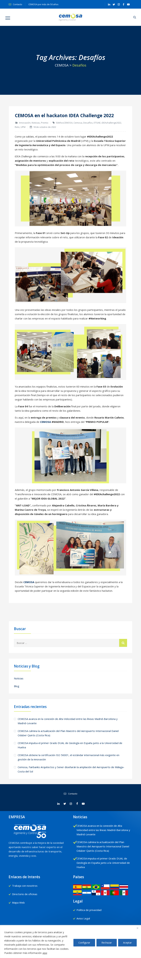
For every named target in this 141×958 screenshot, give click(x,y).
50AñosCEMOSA (64, 122)
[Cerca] (137, 928)
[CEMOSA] (70, 17)
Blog (16, 686)
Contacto (17, 4)
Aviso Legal (83, 918)
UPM (23, 127)
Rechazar (106, 942)
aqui (44, 953)
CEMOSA (45, 422)
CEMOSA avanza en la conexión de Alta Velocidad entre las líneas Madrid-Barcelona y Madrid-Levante (68, 721)
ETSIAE (97, 122)
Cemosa (78, 122)
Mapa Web (18, 902)
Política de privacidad (89, 910)
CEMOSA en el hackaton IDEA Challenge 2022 (64, 115)
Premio (44, 122)
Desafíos (88, 122)
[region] (70, 941)
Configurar (84, 942)
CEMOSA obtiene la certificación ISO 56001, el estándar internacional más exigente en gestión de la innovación (68, 757)
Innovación (25, 122)
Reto (17, 127)
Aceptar (127, 942)
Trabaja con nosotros (24, 885)
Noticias (36, 122)
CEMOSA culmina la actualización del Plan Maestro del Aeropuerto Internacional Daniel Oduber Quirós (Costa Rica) (68, 733)
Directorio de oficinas (24, 894)
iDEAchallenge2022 (111, 122)
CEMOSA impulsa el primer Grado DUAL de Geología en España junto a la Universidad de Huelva (70, 745)
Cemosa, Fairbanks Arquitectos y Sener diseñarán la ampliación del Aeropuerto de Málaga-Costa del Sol (71, 769)
